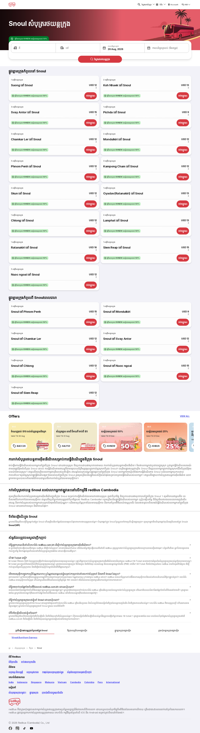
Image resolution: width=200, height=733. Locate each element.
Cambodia (75, 682)
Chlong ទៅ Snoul (22, 220)
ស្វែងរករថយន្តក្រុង (102, 59)
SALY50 (66, 446)
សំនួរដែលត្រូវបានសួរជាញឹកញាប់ (79, 672)
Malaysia (49, 682)
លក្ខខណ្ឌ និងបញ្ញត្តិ (16, 672)
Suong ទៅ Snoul (22, 85)
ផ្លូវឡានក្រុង (34, 692)
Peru (100, 682)
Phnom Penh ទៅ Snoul (26, 166)
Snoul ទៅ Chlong (22, 366)
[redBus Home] (12, 4)
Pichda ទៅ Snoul (114, 112)
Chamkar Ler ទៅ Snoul (26, 139)
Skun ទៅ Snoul (20, 193)
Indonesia (22, 682)
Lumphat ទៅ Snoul (115, 220)
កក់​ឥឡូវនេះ (90, 95)
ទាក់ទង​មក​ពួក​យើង (28, 661)
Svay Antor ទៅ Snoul (25, 112)
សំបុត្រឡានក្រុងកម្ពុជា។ (17, 692)
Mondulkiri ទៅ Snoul (116, 139)
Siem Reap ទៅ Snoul (116, 247)
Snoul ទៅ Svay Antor (117, 338)
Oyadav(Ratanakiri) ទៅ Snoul (123, 193)
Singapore (36, 682)
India (11, 682)
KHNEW (111, 446)
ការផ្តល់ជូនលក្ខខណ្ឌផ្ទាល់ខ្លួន (53, 672)
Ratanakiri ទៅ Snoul (24, 247)
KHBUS (156, 446)
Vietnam (62, 682)
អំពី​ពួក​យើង (13, 661)
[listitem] (29, 96)
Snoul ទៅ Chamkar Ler (26, 338)
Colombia (89, 682)
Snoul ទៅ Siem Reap (24, 393)
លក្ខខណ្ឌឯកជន (33, 672)
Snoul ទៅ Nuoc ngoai (117, 366)
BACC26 (21, 446)
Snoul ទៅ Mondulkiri (116, 311)
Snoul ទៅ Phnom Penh (26, 311)
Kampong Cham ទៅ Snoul (120, 166)
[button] (33, 48)
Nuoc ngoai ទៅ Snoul (25, 274)
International (113, 682)
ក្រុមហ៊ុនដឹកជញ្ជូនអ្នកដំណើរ (52, 692)
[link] (30, 437)
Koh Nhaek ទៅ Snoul (117, 85)
